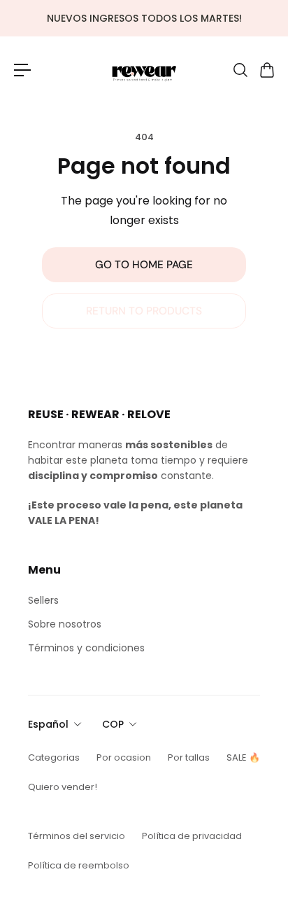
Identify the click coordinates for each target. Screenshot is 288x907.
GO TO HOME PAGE (144, 265)
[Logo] (144, 69)
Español (48, 724)
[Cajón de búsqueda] (239, 70)
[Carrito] (266, 70)
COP (113, 724)
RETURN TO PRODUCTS (144, 311)
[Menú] (22, 70)
